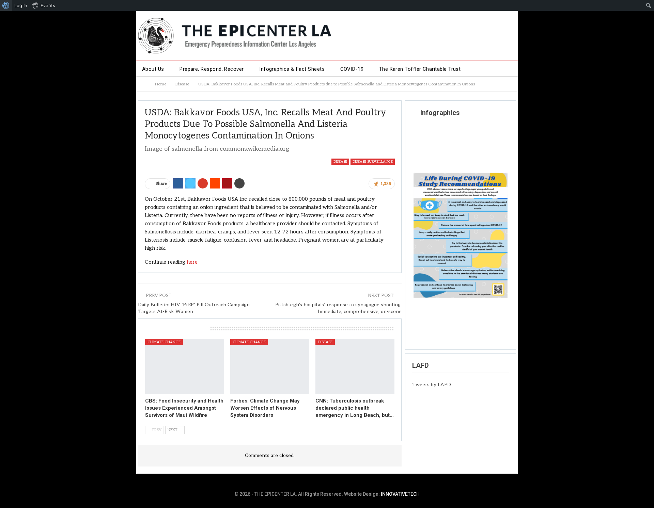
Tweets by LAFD (431, 385)
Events (48, 5)
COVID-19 (352, 69)
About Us (153, 69)
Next (500, 234)
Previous (421, 234)
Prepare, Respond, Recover (212, 69)
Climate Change (164, 342)
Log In (20, 5)
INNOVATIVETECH (400, 494)
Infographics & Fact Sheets (292, 69)
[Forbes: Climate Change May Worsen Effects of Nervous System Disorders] (269, 366)
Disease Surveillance (373, 162)
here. (193, 262)
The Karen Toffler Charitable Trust (420, 69)
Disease (340, 162)
